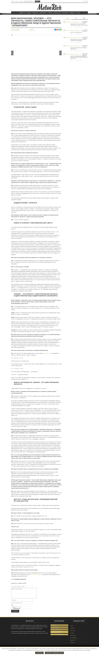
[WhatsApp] (61, 29)
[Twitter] (86, 1)
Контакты (53, 625)
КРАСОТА (72, 628)
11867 (81, 42)
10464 (81, 34)
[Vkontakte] (84, 1)
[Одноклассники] (57, 29)
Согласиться (39, 652)
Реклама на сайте (55, 627)
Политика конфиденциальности (54, 652)
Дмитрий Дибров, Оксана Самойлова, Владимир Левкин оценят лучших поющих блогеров (79, 56)
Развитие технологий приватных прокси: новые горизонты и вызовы (79, 39)
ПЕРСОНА (72, 642)
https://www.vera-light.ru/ (36, 574)
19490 (81, 26)
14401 (81, 50)
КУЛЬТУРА (72, 630)
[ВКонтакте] (55, 29)
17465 (81, 60)
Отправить (15, 611)
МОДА (71, 626)
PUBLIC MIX (73, 635)
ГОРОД (72, 633)
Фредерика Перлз (47, 353)
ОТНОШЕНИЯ (73, 637)
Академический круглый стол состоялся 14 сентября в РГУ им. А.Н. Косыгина (79, 23)
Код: (12, 605)
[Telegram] (59, 29)
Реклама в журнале (55, 629)
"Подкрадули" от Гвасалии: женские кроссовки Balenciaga (79, 47)
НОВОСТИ (72, 640)
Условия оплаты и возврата (57, 634)
